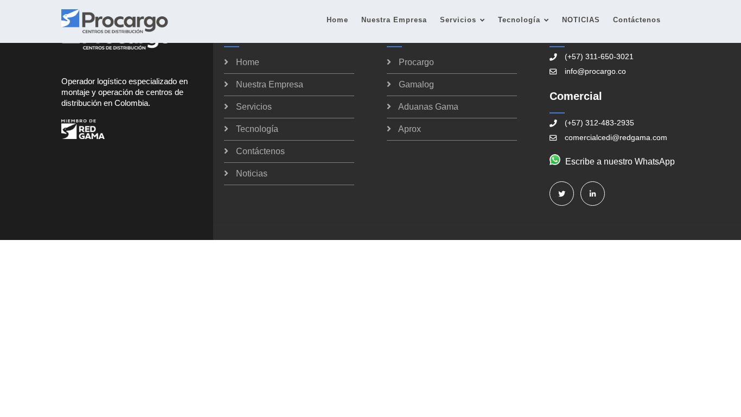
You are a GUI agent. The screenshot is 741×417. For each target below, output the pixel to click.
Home (337, 20)
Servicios (458, 20)
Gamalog (416, 84)
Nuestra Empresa (394, 20)
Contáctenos (637, 20)
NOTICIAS (581, 20)
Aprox (409, 129)
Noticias (251, 173)
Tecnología (519, 20)
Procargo (416, 62)
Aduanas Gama (428, 106)
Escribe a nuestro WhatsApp (620, 161)
